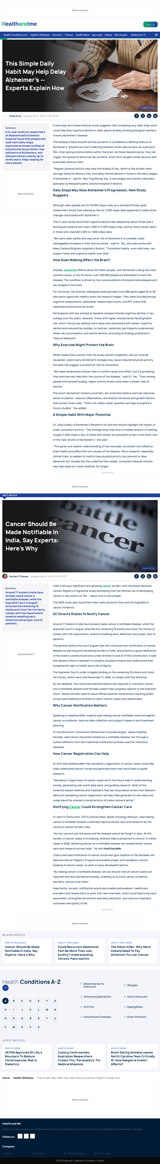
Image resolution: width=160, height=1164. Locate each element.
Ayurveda (97, 35)
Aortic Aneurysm (137, 996)
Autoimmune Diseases (97, 1017)
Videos (108, 35)
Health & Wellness (40, 35)
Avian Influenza (136, 1017)
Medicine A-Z (138, 35)
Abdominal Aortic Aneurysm (94, 985)
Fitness (69, 35)
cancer (106, 586)
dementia (70, 270)
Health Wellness (23, 1078)
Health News (82, 35)
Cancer (75, 807)
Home (6, 1078)
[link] (80, 495)
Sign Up (150, 24)
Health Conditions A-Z (16, 35)
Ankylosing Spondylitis (97, 996)
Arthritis (89, 1007)
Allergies (132, 985)
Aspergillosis (135, 1007)
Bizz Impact (121, 35)
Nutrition (57, 35)
